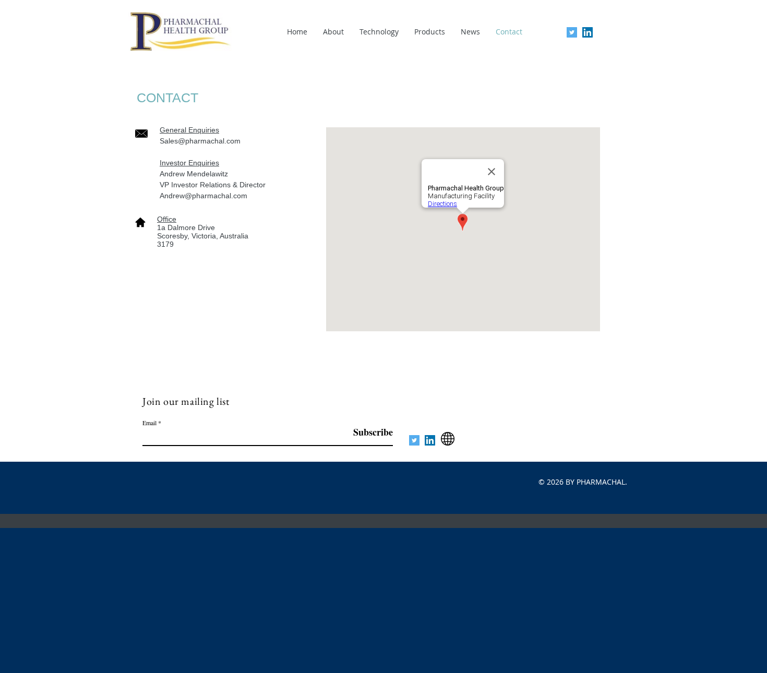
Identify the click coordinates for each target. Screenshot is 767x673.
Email (149, 422)
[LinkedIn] (587, 32)
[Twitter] (572, 32)
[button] (379, 32)
